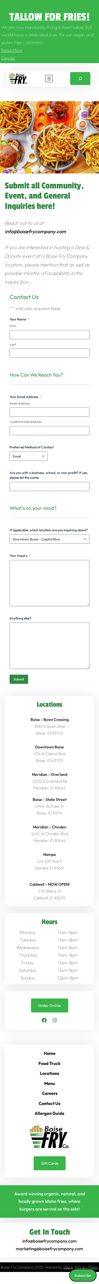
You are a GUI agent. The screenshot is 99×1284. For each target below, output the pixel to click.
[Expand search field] (80, 78)
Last (13, 344)
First (13, 326)
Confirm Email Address (26, 422)
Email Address (20, 403)
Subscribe (82, 1275)
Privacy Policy (86, 1267)
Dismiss (8, 58)
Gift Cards (49, 1163)
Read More (11, 50)
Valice (68, 1267)
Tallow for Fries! (49, 17)
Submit (19, 679)
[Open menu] (49, 78)
